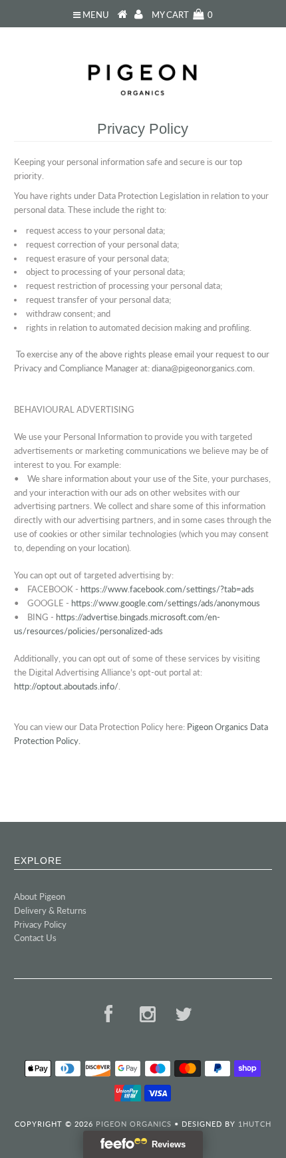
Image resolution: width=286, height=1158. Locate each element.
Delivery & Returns (50, 910)
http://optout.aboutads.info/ (66, 686)
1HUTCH (254, 1123)
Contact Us (35, 937)
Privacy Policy (40, 924)
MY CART (182, 14)
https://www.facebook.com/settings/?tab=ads (167, 589)
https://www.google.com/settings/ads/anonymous (165, 603)
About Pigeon (39, 896)
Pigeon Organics (134, 1123)
